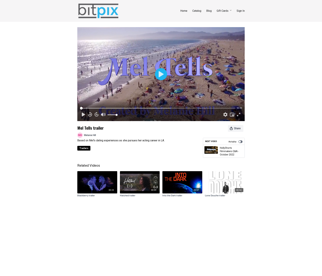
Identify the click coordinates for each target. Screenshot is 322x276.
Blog (209, 10)
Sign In (241, 10)
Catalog (196, 10)
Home (183, 10)
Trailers (83, 148)
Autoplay (232, 142)
